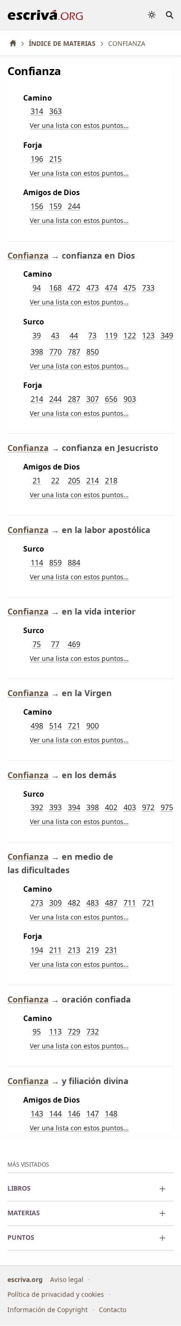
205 (74, 481)
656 (111, 399)
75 (36, 644)
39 (36, 335)
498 (37, 726)
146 (74, 1114)
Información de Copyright (47, 1309)
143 (37, 1114)
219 (92, 950)
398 (37, 352)
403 (129, 807)
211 (55, 950)
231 (111, 950)
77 (55, 644)
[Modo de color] (151, 14)
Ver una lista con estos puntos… (79, 125)
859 (55, 563)
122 (129, 335)
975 (167, 807)
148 (111, 1114)
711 (129, 903)
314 (37, 111)
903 (129, 399)
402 (111, 807)
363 (55, 111)
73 (92, 335)
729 (74, 1032)
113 (55, 1032)
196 (37, 159)
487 (111, 903)
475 (129, 288)
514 (55, 726)
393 (55, 807)
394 (74, 807)
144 (55, 1114)
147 (92, 1114)
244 (74, 206)
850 (92, 352)
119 (111, 335)
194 (37, 950)
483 (92, 903)
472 (74, 288)
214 (37, 399)
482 (74, 903)
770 (55, 352)
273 (37, 903)
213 (74, 950)
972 (148, 807)
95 (36, 1032)
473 (92, 288)
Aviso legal (67, 1279)
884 (74, 563)
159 (55, 206)
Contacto (112, 1309)
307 (92, 399)
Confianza (28, 255)
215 (55, 159)
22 (55, 481)
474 (111, 288)
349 (167, 335)
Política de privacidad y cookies (55, 1294)
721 (74, 726)
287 (74, 399)
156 (37, 206)
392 (37, 807)
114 (37, 563)
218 (111, 481)
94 (36, 288)
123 (148, 335)
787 (74, 352)
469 (74, 644)
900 (92, 726)
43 (55, 335)
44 (74, 335)
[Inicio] (16, 43)
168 (55, 288)
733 (148, 288)
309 (55, 903)
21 (36, 481)
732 (92, 1032)
